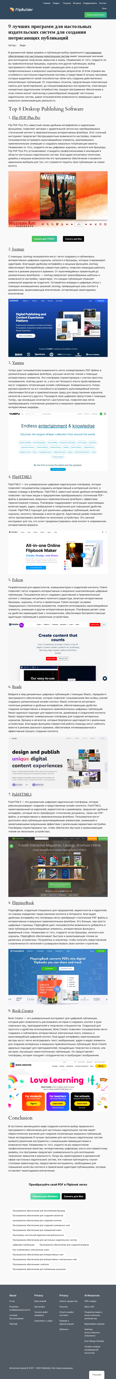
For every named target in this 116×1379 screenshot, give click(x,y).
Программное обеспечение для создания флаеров (64, 1245)
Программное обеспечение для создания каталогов (38, 1215)
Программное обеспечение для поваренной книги (37, 1230)
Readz (17, 686)
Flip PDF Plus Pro (26, 117)
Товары (56, 3)
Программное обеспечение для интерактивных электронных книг (45, 1259)
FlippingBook (23, 902)
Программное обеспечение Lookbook (31, 1264)
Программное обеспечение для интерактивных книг (38, 1254)
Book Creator (22, 1010)
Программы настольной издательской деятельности (38, 1235)
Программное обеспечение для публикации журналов (39, 1269)
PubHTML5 (22, 794)
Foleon (17, 579)
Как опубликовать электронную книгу (31, 1249)
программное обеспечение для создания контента (37, 1220)
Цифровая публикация (24, 1245)
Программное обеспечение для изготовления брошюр (39, 1210)
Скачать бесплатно (95, 15)
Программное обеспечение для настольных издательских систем (45, 1240)
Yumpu (18, 362)
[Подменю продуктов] (60, 3)
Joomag (18, 249)
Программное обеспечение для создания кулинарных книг (41, 1225)
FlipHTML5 (22, 476)
